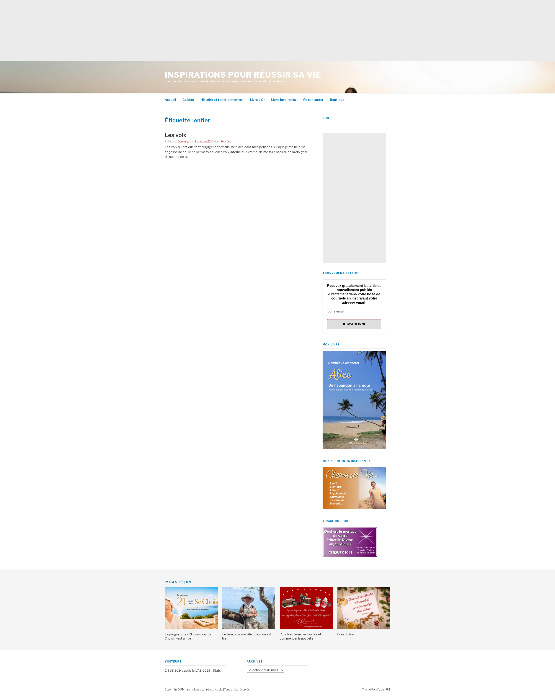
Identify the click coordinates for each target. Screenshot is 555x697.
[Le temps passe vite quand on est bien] (248, 628)
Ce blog (188, 99)
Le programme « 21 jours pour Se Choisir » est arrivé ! (188, 636)
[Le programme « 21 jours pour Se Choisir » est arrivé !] (191, 628)
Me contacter (312, 99)
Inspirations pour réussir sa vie (243, 75)
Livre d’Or (257, 99)
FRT (387, 689)
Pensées (226, 141)
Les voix (175, 135)
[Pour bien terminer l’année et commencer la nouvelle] (306, 628)
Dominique (184, 141)
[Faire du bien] (363, 628)
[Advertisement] (130, 30)
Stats (217, 670)
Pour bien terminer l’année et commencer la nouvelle (300, 636)
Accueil (170, 99)
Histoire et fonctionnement (222, 99)
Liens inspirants (283, 99)
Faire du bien (346, 634)
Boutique (337, 99)
